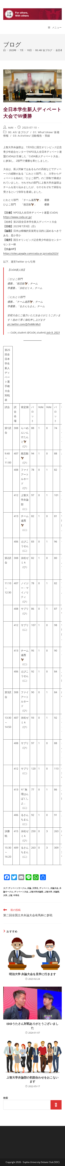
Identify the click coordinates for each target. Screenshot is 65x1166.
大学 (5, 895)
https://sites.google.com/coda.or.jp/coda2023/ (30, 253)
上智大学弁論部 (36, 891)
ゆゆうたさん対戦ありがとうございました (32, 1026)
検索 (5, 1097)
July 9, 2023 (53, 332)
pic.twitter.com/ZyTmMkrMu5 (24, 324)
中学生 (16, 895)
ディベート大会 (21, 891)
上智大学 (48, 891)
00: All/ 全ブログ (18, 132)
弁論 (29, 888)
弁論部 (56, 891)
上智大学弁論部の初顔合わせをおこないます (32, 1079)
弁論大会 (54, 888)
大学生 (35, 888)
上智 (10, 895)
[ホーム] (4, 50)
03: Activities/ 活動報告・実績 (31, 135)
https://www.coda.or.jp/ (17, 217)
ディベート (44, 888)
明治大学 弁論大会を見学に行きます (32, 974)
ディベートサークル (17, 888)
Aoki (11, 127)
